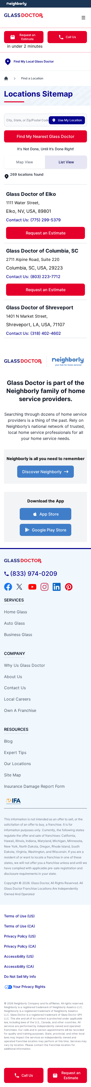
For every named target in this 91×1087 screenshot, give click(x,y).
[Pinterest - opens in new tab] (69, 587)
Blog (8, 741)
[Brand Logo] (45, 561)
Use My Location (70, 120)
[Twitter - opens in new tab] (20, 587)
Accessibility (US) (19, 956)
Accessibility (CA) (19, 966)
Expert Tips (15, 752)
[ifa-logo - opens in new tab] (13, 801)
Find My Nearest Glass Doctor (45, 136)
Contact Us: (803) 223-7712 (33, 276)
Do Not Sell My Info (20, 976)
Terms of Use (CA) (19, 926)
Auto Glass (14, 623)
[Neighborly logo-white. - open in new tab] (16, 4)
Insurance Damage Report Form (34, 786)
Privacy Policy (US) (20, 936)
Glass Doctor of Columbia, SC (42, 251)
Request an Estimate (27, 37)
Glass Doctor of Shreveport (39, 308)
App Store (49, 514)
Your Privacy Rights (29, 986)
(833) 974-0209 (33, 573)
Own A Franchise (20, 710)
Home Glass (15, 611)
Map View (24, 162)
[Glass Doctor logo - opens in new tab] (23, 361)
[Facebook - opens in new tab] (8, 587)
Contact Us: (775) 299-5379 (33, 219)
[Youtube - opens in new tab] (32, 587)
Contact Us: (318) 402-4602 (33, 333)
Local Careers (17, 699)
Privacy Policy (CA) (20, 946)
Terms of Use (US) (19, 916)
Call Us (71, 37)
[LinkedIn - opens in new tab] (57, 587)
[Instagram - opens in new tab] (44, 587)
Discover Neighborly (42, 471)
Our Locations (17, 763)
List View (66, 162)
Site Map (12, 774)
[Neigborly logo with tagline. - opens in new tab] (69, 361)
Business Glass (18, 634)
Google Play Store (49, 529)
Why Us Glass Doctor (24, 665)
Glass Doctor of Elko (31, 194)
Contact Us (15, 687)
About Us (13, 676)
